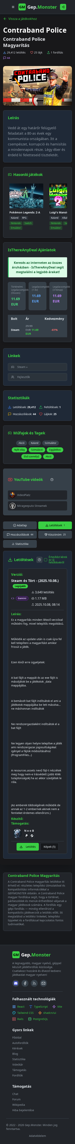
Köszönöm (57, 534)
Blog (15, 1054)
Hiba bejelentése (23, 1110)
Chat (15, 1094)
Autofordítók (20, 1043)
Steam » (22, 367)
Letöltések (57, 525)
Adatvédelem (37, 1136)
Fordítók (17, 1075)
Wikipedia (18, 1105)
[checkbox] (45, 559)
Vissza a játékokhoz (22, 19)
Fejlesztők (23, 377)
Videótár (17, 1064)
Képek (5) (49, 846)
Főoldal (17, 1037)
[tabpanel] (37, 705)
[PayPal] (26, 835)
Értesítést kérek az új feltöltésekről (58, 560)
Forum (16, 1099)
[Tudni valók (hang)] (52, 479)
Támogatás (19, 1070)
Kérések (17, 1048)
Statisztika (21, 544)
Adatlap (22, 525)
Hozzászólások (22, 534)
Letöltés (31, 846)
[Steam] (32, 835)
